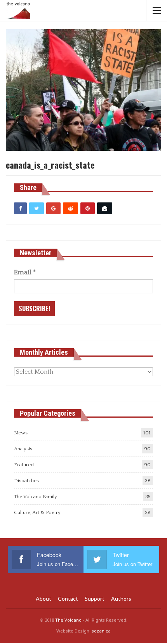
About (43, 598)
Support (94, 598)
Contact (68, 598)
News (21, 433)
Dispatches (26, 480)
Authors (121, 598)
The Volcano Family (35, 496)
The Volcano (68, 620)
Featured (24, 464)
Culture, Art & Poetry (37, 512)
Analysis (23, 448)
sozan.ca (101, 631)
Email (25, 272)
